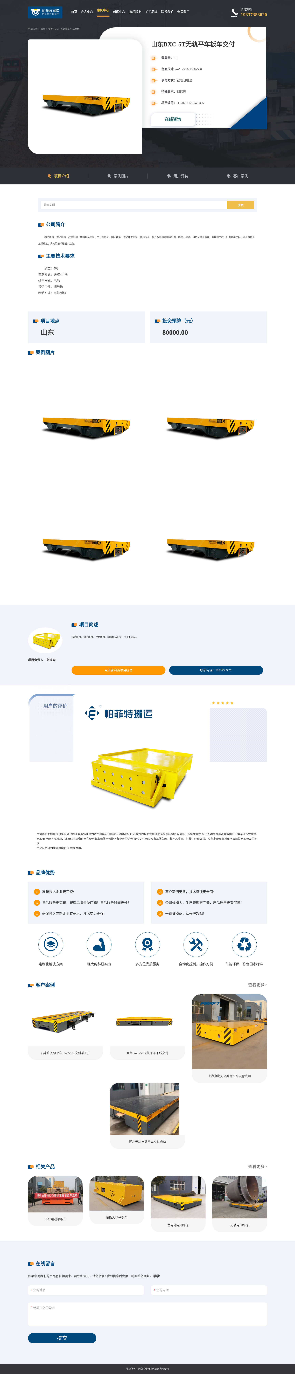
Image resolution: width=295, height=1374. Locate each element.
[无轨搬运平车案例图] (85, 540)
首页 (74, 12)
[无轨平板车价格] (85, 419)
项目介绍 (61, 176)
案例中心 (103, 10)
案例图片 (121, 176)
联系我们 (167, 12)
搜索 (240, 205)
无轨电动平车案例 (70, 29)
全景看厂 (183, 12)
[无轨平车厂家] (209, 540)
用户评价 (180, 176)
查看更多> (257, 985)
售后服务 (135, 12)
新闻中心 (119, 12)
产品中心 (87, 12)
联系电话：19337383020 (216, 670)
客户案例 (240, 176)
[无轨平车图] (209, 419)
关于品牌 (151, 12)
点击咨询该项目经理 (118, 670)
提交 (62, 1338)
